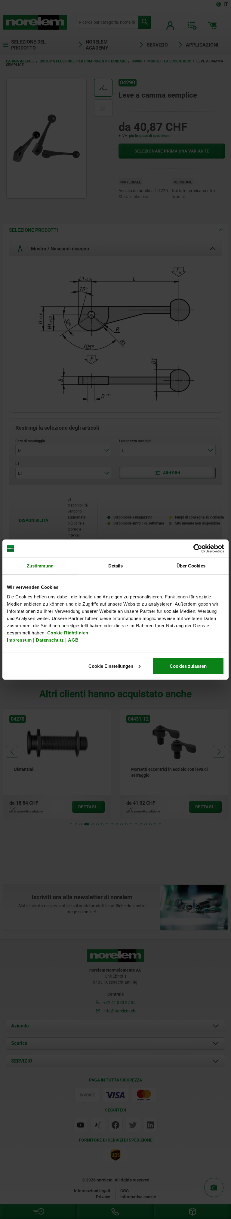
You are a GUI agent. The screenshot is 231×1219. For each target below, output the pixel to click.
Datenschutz (50, 639)
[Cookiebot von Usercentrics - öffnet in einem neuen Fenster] (197, 548)
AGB (73, 639)
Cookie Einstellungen (110, 665)
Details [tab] (115, 565)
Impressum (19, 639)
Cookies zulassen (188, 665)
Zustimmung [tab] (40, 565)
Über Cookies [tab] (191, 565)
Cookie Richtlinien (67, 632)
